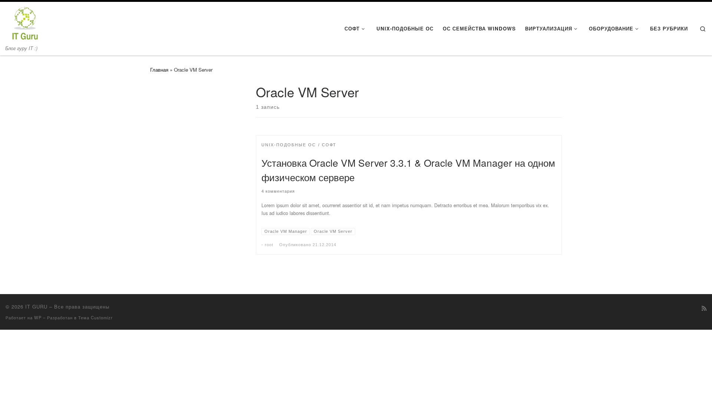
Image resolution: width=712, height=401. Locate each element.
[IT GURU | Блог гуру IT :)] (25, 22)
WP (38, 317)
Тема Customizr (95, 317)
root (269, 244)
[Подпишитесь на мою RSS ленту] (704, 308)
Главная (159, 69)
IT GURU (36, 306)
